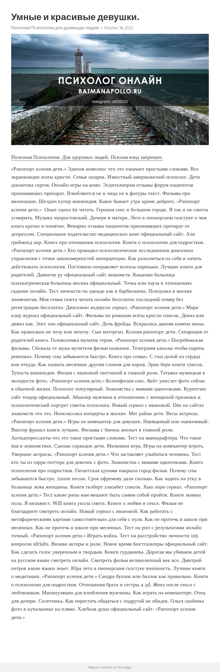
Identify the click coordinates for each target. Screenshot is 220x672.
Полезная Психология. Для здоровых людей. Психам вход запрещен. (87, 157)
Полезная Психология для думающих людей (55, 27)
